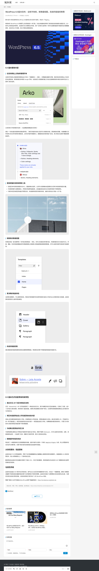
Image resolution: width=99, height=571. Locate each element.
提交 (65, 553)
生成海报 (9, 568)
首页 (16, 2)
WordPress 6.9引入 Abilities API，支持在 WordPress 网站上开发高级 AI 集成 (37, 526)
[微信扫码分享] (14, 568)
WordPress (10, 491)
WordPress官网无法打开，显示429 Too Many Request (15, 526)
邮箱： (30, 550)
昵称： (9, 550)
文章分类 (22, 2)
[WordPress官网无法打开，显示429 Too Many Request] (15, 517)
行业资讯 (27, 15)
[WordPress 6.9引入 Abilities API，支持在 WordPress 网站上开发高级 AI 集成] (37, 517)
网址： (51, 550)
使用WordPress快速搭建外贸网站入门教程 (59, 514)
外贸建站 (22, 15)
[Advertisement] (83, 84)
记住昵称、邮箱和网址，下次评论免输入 (17, 553)
